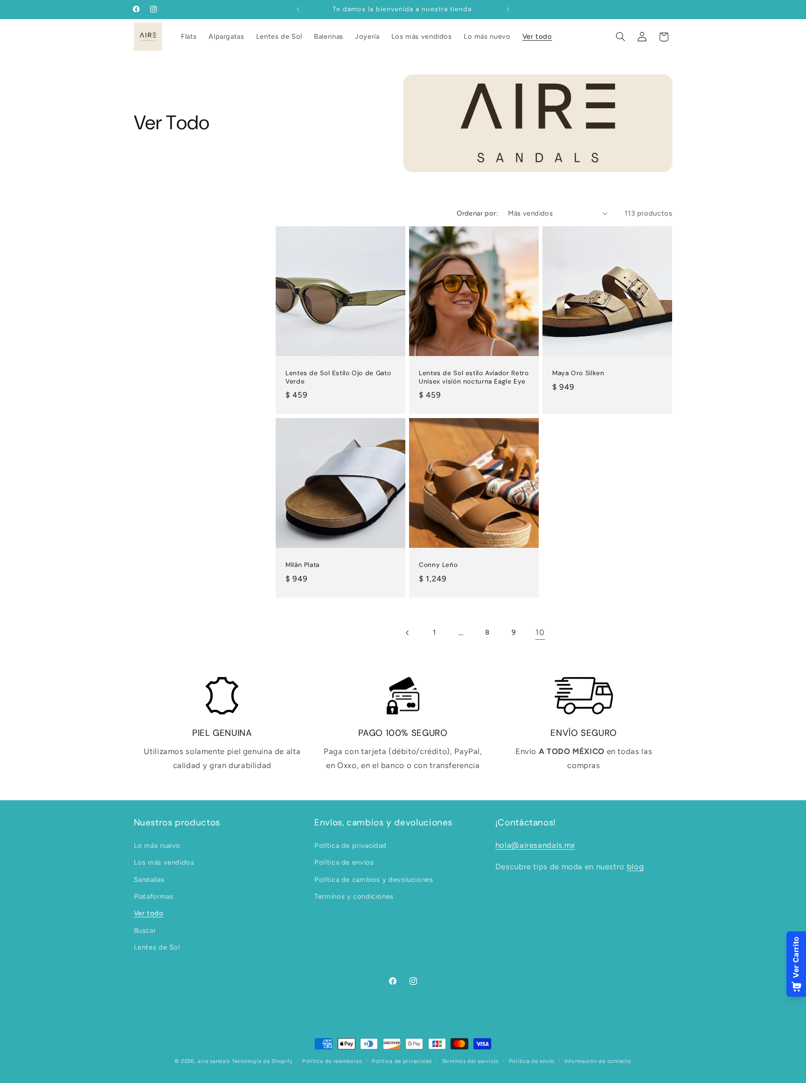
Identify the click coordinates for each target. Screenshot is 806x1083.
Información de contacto (598, 1061)
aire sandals (214, 1061)
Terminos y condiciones (354, 896)
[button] (620, 37)
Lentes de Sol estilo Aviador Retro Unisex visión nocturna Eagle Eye (473, 378)
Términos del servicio (470, 1061)
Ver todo (149, 913)
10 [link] (539, 632)
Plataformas (154, 896)
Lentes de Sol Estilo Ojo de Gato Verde (338, 378)
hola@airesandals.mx (535, 845)
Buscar (145, 930)
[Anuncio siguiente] (508, 9)
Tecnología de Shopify (262, 1061)
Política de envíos (344, 862)
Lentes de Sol (157, 947)
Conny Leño (438, 565)
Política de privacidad (350, 845)
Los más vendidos (164, 862)
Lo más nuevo (157, 845)
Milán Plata (302, 565)
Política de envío (532, 1061)
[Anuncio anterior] (298, 9)
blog (635, 866)
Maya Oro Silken (578, 373)
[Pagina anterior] (407, 632)
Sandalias (149, 879)
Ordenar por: (477, 213)
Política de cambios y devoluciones (373, 879)
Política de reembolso (332, 1061)
